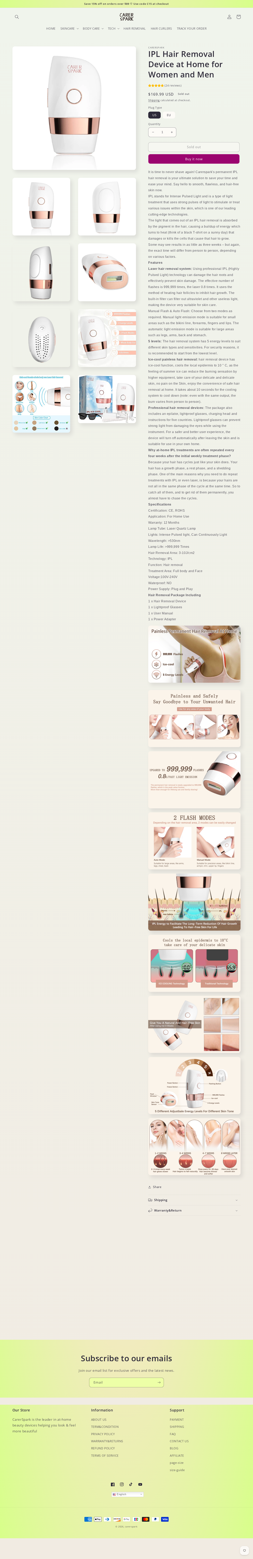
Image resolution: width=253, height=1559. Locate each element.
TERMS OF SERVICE (105, 1455)
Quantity (154, 124)
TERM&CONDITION (105, 1427)
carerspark (131, 1526)
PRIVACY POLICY (103, 1434)
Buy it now (194, 159)
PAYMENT (177, 1420)
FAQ (173, 1434)
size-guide (177, 1470)
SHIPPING (177, 1427)
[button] (17, 16)
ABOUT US (99, 1420)
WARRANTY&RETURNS (107, 1441)
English (121, 1494)
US (154, 115)
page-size (177, 1463)
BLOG (174, 1448)
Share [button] (157, 1187)
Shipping (154, 100)
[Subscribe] (159, 1382)
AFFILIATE (177, 1455)
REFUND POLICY (103, 1448)
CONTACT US (179, 1441)
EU (169, 115)
